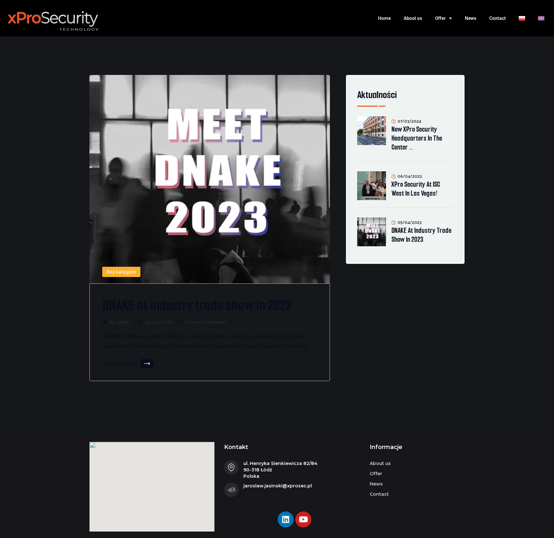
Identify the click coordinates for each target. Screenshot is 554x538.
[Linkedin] (286, 519)
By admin (120, 322)
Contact (497, 18)
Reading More (120, 363)
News (470, 18)
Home (384, 18)
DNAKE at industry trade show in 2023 (197, 305)
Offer (440, 18)
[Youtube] (303, 519)
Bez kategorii (121, 272)
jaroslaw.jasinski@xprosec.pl (277, 486)
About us (413, 18)
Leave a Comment (206, 322)
